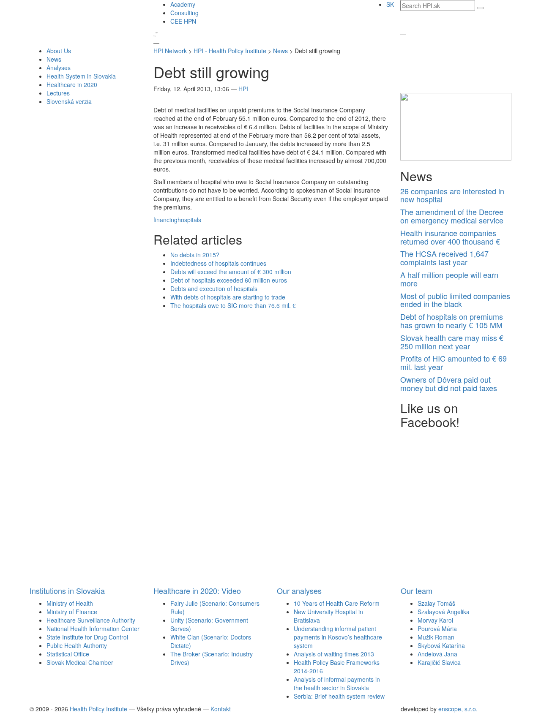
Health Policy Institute (98, 709)
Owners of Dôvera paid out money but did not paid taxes (448, 383)
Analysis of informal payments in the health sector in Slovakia (337, 683)
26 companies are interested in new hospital (452, 195)
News (53, 59)
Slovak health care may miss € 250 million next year (451, 341)
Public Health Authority (76, 645)
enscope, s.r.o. (458, 709)
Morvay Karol (435, 620)
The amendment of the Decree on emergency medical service (451, 216)
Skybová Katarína (441, 645)
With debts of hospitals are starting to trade (227, 297)
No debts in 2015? (194, 254)
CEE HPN (183, 21)
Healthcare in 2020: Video (197, 590)
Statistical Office (67, 654)
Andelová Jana (437, 654)
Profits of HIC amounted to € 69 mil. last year (453, 362)
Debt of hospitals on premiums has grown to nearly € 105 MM (451, 320)
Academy (182, 4)
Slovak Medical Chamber (79, 662)
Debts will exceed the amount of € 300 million (230, 271)
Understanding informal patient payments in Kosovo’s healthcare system (338, 637)
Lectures (58, 93)
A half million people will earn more (449, 278)
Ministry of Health (69, 603)
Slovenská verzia (69, 101)
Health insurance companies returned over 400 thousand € (450, 237)
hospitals (189, 219)
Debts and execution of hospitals (213, 288)
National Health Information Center (92, 628)
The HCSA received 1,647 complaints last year (444, 257)
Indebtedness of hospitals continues (218, 263)
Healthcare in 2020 (71, 84)
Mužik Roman (436, 637)
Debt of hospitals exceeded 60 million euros (228, 280)
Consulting (184, 12)
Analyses (58, 67)
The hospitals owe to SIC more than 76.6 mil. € (233, 305)
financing (165, 219)
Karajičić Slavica (439, 662)
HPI (243, 88)
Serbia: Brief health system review (339, 696)
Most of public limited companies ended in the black (455, 300)
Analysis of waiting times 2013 (334, 654)
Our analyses (299, 590)
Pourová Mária (437, 628)
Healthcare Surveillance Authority (90, 620)
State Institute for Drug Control (87, 637)
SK (390, 4)
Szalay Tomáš (436, 603)
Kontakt (220, 709)
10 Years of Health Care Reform (337, 603)
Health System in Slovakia (81, 76)
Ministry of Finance (71, 611)
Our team (416, 590)
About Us (58, 50)
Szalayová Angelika (444, 611)
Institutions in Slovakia (67, 590)
